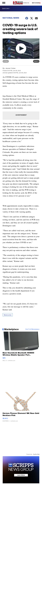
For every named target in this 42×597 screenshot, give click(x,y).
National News (11, 18)
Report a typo (8, 315)
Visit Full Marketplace (32, 329)
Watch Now (36, 3)
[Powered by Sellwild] (36, 454)
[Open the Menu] (4, 3)
